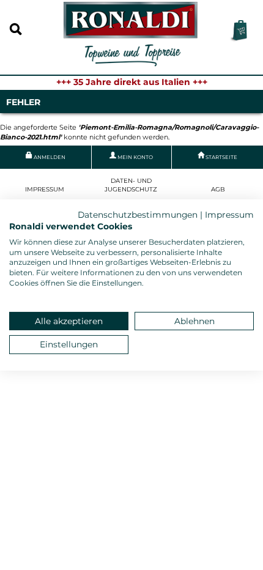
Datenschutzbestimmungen (138, 215)
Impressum (44, 189)
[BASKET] (238, 31)
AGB (218, 189)
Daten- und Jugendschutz (131, 185)
